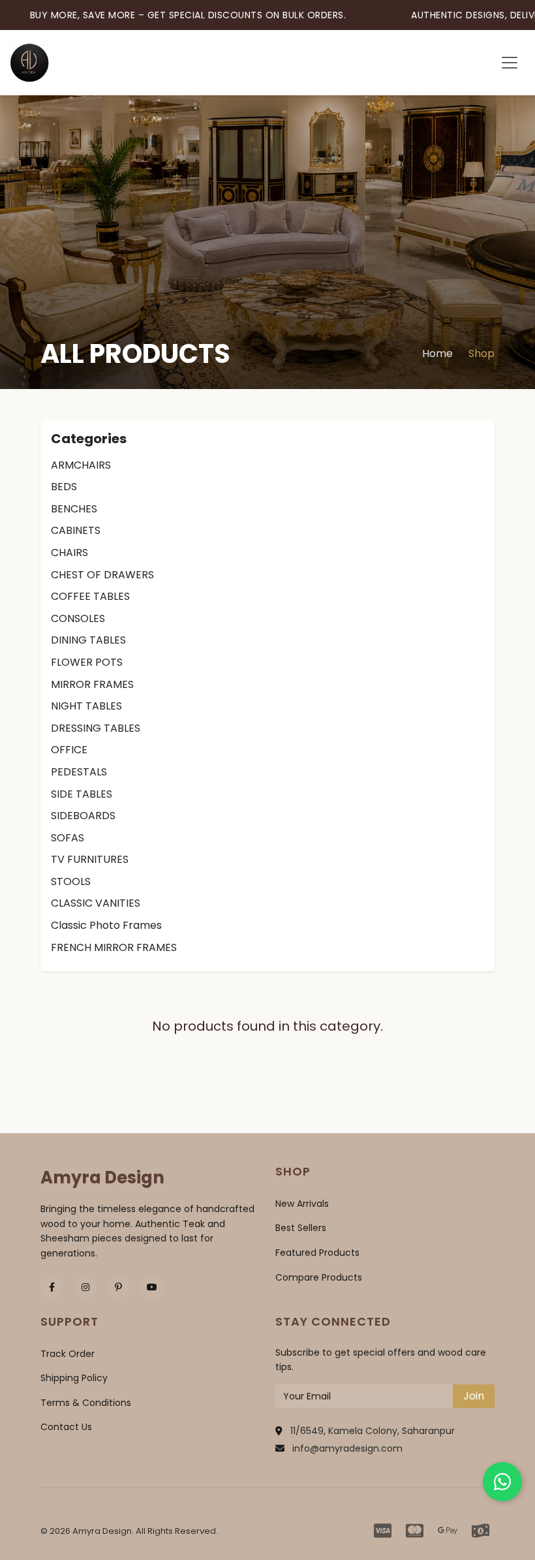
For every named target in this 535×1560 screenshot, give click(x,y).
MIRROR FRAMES (92, 684)
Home (437, 353)
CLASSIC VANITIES (95, 903)
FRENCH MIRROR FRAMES (114, 947)
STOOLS (71, 881)
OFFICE (69, 749)
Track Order (67, 1353)
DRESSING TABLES (95, 728)
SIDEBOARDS (83, 815)
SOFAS (67, 837)
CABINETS (75, 530)
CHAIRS (69, 552)
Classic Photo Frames (106, 925)
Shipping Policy (74, 1377)
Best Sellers (300, 1227)
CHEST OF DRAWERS (102, 574)
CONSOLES (78, 618)
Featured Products (317, 1252)
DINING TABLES (88, 639)
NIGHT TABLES (86, 705)
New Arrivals (302, 1203)
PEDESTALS (79, 771)
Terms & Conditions (85, 1402)
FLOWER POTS (87, 662)
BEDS (64, 486)
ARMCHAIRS (81, 465)
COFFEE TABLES (90, 596)
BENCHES (74, 508)
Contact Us (66, 1426)
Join (473, 1395)
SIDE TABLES (81, 794)
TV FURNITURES (90, 859)
